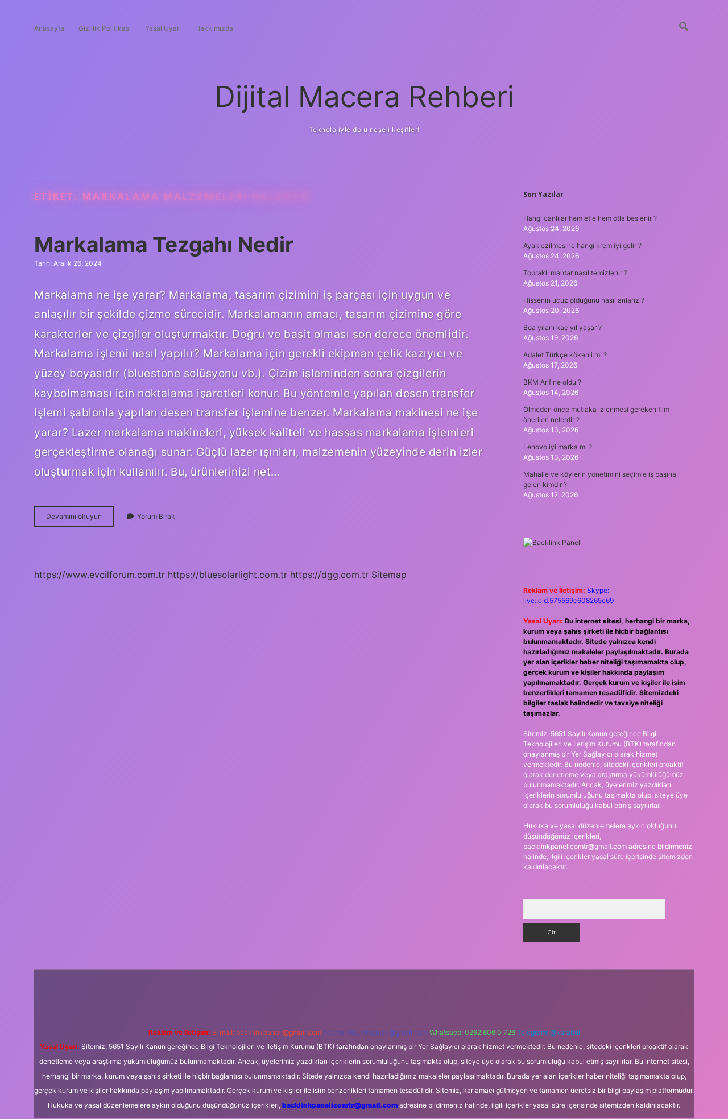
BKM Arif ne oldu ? (552, 382)
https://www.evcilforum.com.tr (99, 574)
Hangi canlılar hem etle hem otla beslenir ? (590, 218)
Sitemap (389, 574)
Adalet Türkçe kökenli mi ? (565, 354)
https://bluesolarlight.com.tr (227, 574)
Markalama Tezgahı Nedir (163, 244)
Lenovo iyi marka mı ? (557, 447)
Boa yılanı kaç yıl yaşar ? (562, 327)
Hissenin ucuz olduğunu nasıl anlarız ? (583, 300)
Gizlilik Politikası (104, 28)
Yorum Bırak (156, 516)
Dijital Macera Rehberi (364, 96)
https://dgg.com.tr (329, 574)
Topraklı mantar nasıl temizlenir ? (575, 273)
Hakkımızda (214, 28)
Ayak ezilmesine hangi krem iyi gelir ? (582, 245)
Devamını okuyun (80, 519)
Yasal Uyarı (163, 28)
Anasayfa (49, 28)
